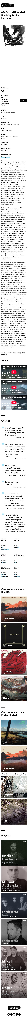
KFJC (15, 568)
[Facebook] (17, 1014)
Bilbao (3, 555)
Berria (16, 547)
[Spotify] (11, 1014)
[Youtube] (14, 1014)
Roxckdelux (5, 568)
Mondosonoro (19, 555)
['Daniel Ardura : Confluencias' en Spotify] (14, 985)
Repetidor (9, 5)
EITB (15, 562)
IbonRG (5, 15)
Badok (3, 540)
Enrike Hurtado (10, 17)
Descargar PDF (5, 157)
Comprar (23, 100)
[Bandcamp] (2, 91)
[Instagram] (19, 1014)
